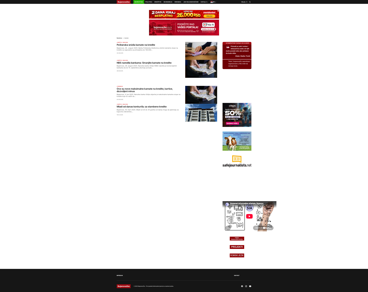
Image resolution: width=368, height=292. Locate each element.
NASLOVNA (125, 42)
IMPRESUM (120, 275)
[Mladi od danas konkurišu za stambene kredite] (201, 113)
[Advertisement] (166, 81)
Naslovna (119, 38)
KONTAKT (236, 275)
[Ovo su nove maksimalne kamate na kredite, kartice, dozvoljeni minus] (201, 95)
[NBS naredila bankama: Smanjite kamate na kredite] (201, 69)
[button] (249, 2)
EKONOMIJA (120, 86)
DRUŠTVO (119, 42)
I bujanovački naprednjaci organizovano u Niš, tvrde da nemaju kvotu (239, 64)
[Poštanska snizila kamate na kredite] (201, 51)
